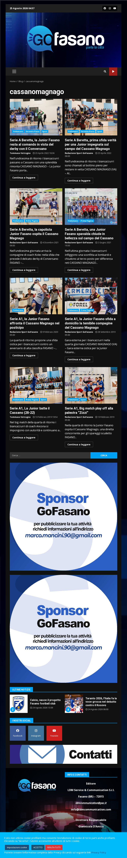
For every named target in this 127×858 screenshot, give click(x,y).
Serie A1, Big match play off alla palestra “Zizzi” (91, 385)
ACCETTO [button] (37, 847)
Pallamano (18, 131)
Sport (44, 131)
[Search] (105, 71)
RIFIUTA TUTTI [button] (54, 847)
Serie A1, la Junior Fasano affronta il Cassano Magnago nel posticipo (36, 296)
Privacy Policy (98, 852)
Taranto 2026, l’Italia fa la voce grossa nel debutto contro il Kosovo (18, 704)
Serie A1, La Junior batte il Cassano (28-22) (36, 385)
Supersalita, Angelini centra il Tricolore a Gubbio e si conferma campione (74, 704)
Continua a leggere (23, 177)
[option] (36, 705)
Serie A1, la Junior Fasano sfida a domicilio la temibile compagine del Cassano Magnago (91, 296)
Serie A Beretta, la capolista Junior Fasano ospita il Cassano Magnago (36, 206)
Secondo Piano (32, 131)
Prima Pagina (32, 221)
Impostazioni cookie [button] (17, 847)
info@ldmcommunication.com (91, 809)
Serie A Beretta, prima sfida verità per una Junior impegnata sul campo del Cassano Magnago (91, 117)
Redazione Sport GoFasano (79, 153)
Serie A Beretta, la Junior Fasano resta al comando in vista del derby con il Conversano (36, 117)
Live (113, 71)
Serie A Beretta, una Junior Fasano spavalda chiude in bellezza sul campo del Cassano (91, 206)
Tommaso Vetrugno (20, 153)
